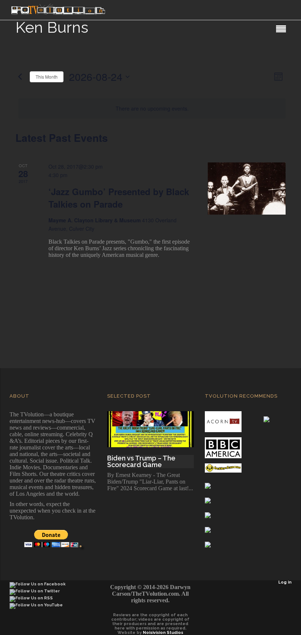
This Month (47, 76)
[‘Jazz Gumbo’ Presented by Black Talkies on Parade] (247, 188)
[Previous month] (19, 76)
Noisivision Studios (163, 632)
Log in (284, 582)
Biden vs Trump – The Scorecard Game (141, 461)
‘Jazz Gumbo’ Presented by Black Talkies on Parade (118, 197)
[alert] (152, 108)
